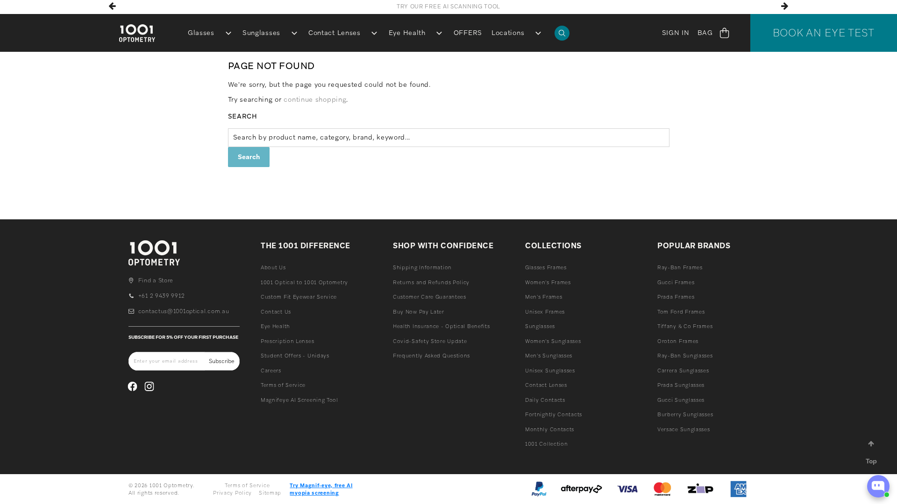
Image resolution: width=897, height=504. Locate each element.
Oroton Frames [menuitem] (677, 341)
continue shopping (315, 99)
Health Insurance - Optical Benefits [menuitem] (441, 326)
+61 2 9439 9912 (161, 296)
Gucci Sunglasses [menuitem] (681, 400)
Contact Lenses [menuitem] (334, 32)
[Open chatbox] (878, 486)
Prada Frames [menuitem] (675, 297)
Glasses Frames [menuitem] (546, 267)
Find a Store (155, 280)
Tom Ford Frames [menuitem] (681, 311)
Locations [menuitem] (507, 32)
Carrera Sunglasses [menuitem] (683, 370)
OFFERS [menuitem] (468, 32)
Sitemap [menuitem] (270, 493)
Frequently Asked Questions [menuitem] (431, 355)
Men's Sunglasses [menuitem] (548, 355)
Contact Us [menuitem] (276, 311)
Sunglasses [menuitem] (261, 32)
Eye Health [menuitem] (407, 32)
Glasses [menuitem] (201, 32)
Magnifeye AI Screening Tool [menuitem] (299, 400)
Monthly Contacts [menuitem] (549, 429)
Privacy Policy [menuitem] (232, 493)
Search (242, 116)
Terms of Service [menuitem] (283, 385)
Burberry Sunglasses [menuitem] (685, 414)
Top (871, 461)
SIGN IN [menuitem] (676, 32)
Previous (112, 6)
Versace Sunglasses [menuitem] (683, 429)
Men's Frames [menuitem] (543, 297)
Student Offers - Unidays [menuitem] (295, 355)
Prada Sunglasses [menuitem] (681, 385)
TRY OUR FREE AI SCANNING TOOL (448, 6)
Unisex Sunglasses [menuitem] (550, 370)
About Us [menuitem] (273, 267)
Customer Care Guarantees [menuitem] (429, 297)
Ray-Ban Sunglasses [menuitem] (685, 355)
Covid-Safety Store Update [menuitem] (430, 341)
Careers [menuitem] (271, 370)
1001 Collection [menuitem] (546, 444)
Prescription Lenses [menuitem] (287, 341)
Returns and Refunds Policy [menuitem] (431, 282)
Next (785, 6)
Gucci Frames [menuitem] (675, 282)
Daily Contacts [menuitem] (545, 400)
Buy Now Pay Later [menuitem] (418, 311)
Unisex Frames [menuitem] (545, 311)
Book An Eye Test (824, 33)
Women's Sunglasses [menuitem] (553, 341)
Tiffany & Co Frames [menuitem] (684, 326)
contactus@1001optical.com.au (183, 311)
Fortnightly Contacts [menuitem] (553, 414)
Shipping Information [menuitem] (422, 267)
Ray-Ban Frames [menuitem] (680, 267)
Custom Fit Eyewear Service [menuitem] (299, 297)
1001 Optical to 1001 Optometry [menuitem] (304, 282)
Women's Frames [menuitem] (548, 282)
